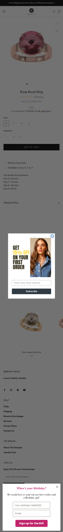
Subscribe (31, 291)
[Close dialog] (52, 236)
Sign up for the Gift (31, 523)
